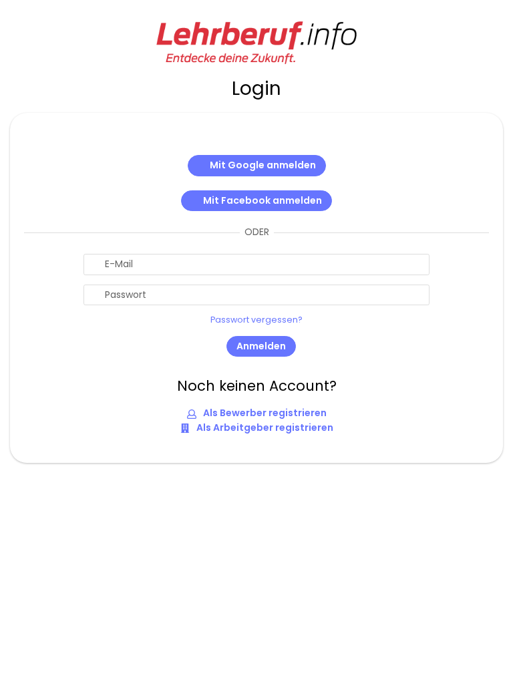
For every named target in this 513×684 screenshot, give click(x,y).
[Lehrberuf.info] (256, 41)
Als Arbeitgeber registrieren (263, 427)
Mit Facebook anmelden (262, 200)
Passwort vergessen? (256, 319)
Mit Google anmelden (263, 165)
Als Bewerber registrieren (264, 412)
